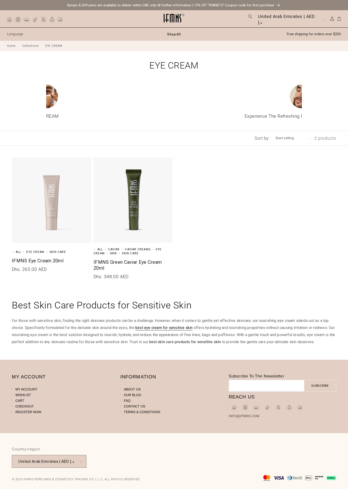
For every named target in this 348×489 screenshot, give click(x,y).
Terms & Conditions (142, 412)
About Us (132, 389)
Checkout (24, 406)
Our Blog (132, 395)
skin (113, 253)
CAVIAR (114, 249)
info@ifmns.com (244, 416)
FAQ (127, 400)
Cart (19, 400)
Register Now (28, 412)
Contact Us (134, 406)
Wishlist (23, 395)
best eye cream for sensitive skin (164, 327)
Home (11, 46)
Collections (30, 46)
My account (26, 389)
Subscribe (320, 385)
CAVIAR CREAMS (138, 249)
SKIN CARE (57, 252)
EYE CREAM (35, 252)
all (18, 252)
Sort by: (262, 138)
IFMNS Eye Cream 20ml (37, 261)
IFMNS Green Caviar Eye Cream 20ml (128, 265)
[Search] (250, 17)
